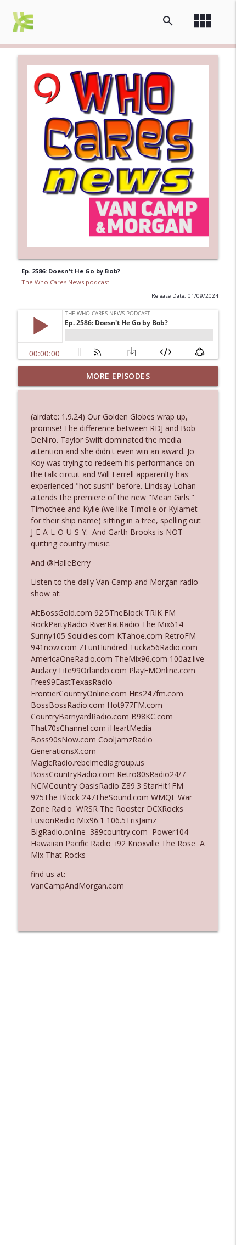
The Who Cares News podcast (65, 282)
